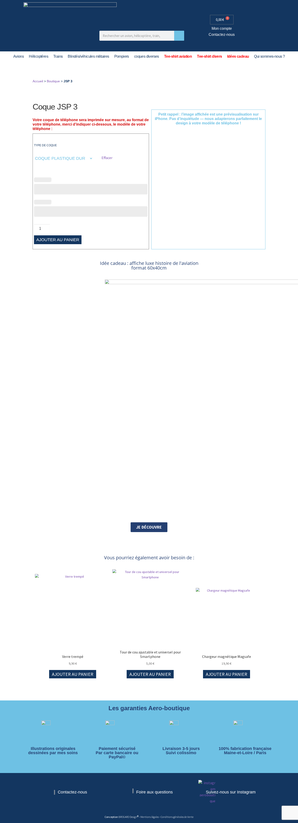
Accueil (38, 81)
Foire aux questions (154, 792)
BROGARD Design (128, 817)
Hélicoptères (38, 56)
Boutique (53, 81)
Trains (58, 56)
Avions (18, 56)
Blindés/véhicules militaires (88, 56)
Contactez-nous (222, 35)
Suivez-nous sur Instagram (231, 792)
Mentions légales (149, 817)
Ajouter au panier (57, 239)
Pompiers (121, 56)
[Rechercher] (179, 36)
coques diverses (146, 56)
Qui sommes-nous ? (269, 56)
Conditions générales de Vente (177, 817)
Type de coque (45, 145)
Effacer (107, 157)
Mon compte (222, 28)
